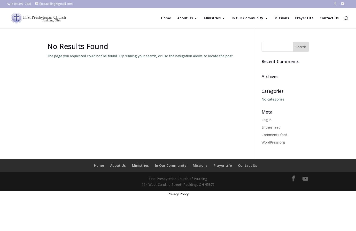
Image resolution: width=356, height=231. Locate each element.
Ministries (212, 18)
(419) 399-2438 (21, 4)
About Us (185, 18)
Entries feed (271, 127)
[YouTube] (342, 5)
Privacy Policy (178, 194)
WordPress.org (273, 142)
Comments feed (274, 134)
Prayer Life (304, 18)
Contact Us (329, 18)
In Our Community (247, 18)
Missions (281, 18)
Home (166, 18)
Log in (266, 119)
